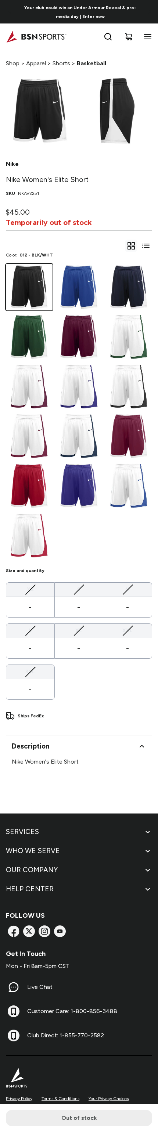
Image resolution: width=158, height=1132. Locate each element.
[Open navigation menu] (146, 36)
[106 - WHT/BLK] (128, 386)
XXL (127, 630)
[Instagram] (44, 931)
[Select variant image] (40, 111)
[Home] (36, 37)
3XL (30, 671)
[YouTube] (60, 931)
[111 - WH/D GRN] (128, 336)
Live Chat (40, 986)
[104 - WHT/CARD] (29, 436)
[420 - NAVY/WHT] (128, 287)
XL (78, 630)
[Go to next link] (150, 12)
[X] (29, 931)
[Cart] (128, 36)
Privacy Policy (19, 1098)
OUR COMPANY (32, 870)
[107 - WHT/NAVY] (78, 436)
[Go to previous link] (10, 12)
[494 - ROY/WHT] (78, 287)
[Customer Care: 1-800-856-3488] (13, 1011)
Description (30, 746)
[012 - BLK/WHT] (29, 287)
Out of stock (79, 1117)
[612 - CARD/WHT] (128, 436)
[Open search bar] (108, 36)
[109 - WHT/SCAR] (29, 535)
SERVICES (22, 831)
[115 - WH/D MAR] (29, 386)
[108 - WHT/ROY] (128, 485)
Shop (12, 63)
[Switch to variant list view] (146, 246)
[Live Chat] (13, 987)
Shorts (61, 63)
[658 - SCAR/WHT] (29, 485)
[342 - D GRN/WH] (29, 336)
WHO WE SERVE (33, 851)
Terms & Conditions (60, 1098)
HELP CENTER (30, 889)
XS (30, 589)
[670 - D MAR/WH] (78, 336)
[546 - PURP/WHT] (78, 485)
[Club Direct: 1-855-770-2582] (13, 1035)
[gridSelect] (131, 246)
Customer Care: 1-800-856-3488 (72, 1011)
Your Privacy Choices (109, 1098)
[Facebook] (13, 931)
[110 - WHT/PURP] (78, 386)
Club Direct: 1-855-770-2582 (65, 1035)
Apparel (36, 63)
